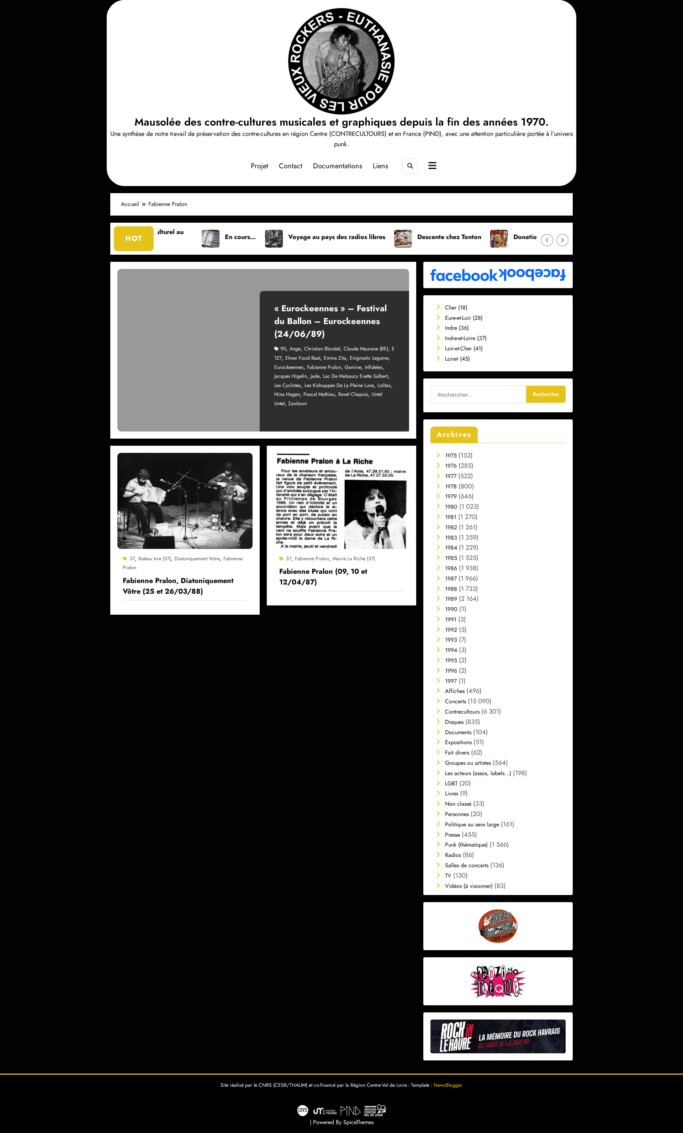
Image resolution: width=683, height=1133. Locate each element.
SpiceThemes (358, 1122)
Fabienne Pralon (324, 367)
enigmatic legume (369, 357)
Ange (295, 348)
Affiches (455, 691)
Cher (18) (456, 307)
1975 (451, 455)
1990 (451, 609)
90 (283, 348)
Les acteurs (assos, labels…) (478, 773)
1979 (451, 496)
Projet (259, 166)
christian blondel (322, 348)
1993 (451, 640)
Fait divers (457, 752)
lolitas (384, 385)
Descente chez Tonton (402, 237)
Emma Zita (335, 357)
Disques (454, 722)
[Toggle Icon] (431, 166)
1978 (451, 486)
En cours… (193, 237)
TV (448, 876)
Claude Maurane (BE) (366, 348)
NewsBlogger (448, 1085)
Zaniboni (297, 403)
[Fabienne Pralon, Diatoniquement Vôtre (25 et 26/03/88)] (185, 500)
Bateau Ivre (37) (154, 558)
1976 (451, 466)
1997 (451, 681)
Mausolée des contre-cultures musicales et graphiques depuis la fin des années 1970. (341, 121)
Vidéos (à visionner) (469, 886)
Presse (452, 835)
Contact (290, 166)
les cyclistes (287, 385)
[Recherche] (410, 166)
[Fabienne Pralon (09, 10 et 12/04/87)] (341, 500)
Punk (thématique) (466, 845)
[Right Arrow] (562, 240)
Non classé (458, 804)
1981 (450, 517)
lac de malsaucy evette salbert (355, 376)
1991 (450, 619)
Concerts (455, 701)
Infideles (373, 367)
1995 (451, 660)
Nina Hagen (287, 394)
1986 (451, 568)
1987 (451, 579)
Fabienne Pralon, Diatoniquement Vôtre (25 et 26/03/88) (178, 586)
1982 (451, 527)
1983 (451, 538)
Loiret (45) (457, 359)
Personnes (457, 814)
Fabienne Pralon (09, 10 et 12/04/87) (323, 576)
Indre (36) (457, 328)
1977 (450, 476)
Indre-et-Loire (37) (466, 338)
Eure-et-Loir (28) (464, 318)
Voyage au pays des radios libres (289, 237)
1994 (451, 650)
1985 (451, 558)
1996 (451, 671)
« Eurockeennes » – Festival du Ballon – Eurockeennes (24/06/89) (330, 321)
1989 (451, 599)
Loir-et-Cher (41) (464, 348)
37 (132, 558)
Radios (453, 855)
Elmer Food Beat (302, 357)
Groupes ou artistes (468, 763)
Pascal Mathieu (319, 394)
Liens (380, 166)
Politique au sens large (472, 824)
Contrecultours (462, 712)
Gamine (353, 367)
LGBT (451, 783)
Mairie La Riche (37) (354, 558)
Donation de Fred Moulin (503, 237)
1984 (451, 548)
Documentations (337, 166)
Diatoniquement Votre (197, 558)
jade (315, 376)
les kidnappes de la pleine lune (339, 385)
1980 (451, 507)
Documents (458, 732)
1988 (451, 589)
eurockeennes (288, 367)
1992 (451, 630)
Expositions (458, 742)
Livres (451, 793)
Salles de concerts (466, 865)
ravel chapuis (353, 394)
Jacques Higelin (290, 376)
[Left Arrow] (547, 240)
